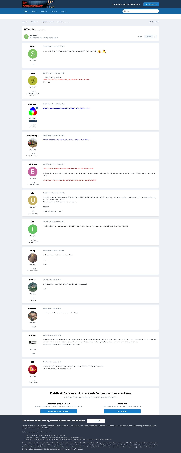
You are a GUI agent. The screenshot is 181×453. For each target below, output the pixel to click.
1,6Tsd (33, 269)
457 (33, 353)
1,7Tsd (33, 380)
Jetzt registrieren (151, 4)
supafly (32, 335)
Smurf (35, 35)
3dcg (32, 250)
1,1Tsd (33, 91)
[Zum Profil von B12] (32, 369)
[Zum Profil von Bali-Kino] (32, 171)
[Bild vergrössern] (102, 51)
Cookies (67, 449)
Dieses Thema (148, 11)
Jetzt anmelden (122, 411)
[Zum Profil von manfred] (32, 111)
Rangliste (64, 11)
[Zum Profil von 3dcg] (32, 258)
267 (33, 211)
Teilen (139, 36)
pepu (32, 73)
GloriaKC (32, 309)
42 (33, 298)
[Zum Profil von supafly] (32, 342)
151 (33, 64)
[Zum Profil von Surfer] (32, 287)
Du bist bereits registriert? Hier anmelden (126, 4)
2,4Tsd (33, 125)
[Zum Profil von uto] (32, 200)
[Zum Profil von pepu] (32, 80)
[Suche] (157, 11)
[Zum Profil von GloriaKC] (32, 316)
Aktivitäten (43, 11)
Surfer (32, 280)
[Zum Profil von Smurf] (26, 36)
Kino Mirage (32, 135)
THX (32, 222)
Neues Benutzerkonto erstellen (58, 411)
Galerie (34, 11)
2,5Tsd (33, 240)
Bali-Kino (32, 164)
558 (33, 182)
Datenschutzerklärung (120, 447)
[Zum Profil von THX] (32, 229)
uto (32, 193)
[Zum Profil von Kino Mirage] (32, 143)
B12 (32, 362)
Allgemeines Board (51, 38)
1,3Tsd (33, 327)
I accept (96, 421)
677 (33, 153)
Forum (26, 11)
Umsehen (54, 11)
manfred (32, 104)
